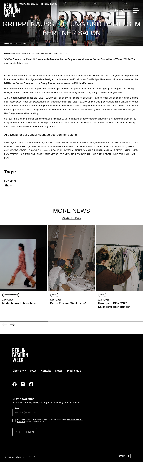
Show (8, 185)
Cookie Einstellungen (14, 457)
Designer (10, 181)
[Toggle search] (123, 10)
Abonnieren (25, 432)
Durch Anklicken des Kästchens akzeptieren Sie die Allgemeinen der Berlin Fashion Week (50, 421)
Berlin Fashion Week (12, 54)
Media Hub (74, 370)
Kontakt (45, 370)
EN (117, 10)
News (24, 54)
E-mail (17, 408)
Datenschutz (30, 457)
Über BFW (19, 370)
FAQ (33, 370)
